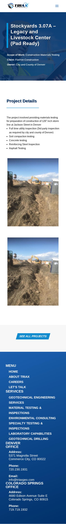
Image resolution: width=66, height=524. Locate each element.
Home (13, 371)
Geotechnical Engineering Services (32, 400)
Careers (16, 382)
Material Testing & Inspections (25, 410)
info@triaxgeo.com (21, 479)
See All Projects (33, 336)
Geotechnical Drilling (28, 438)
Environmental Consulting (32, 418)
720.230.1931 (18, 469)
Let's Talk (17, 387)
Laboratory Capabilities (30, 433)
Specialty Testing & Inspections (26, 426)
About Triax (19, 376)
